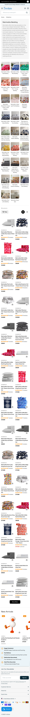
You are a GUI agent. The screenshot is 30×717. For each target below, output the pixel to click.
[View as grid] (23, 212)
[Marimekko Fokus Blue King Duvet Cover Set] (8, 529)
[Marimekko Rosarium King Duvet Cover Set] (8, 505)
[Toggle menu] (2, 8)
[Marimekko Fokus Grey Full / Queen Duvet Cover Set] (8, 376)
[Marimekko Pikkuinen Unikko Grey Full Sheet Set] (8, 428)
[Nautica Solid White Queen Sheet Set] (22, 352)
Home (2, 17)
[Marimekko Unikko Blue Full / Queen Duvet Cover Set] (22, 402)
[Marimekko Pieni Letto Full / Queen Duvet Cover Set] (8, 274)
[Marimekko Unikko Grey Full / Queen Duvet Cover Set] (8, 300)
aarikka (3, 636)
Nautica (17, 360)
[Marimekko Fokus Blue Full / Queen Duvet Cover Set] (8, 402)
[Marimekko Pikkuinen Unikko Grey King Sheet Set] (22, 300)
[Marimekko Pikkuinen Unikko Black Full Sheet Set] (8, 555)
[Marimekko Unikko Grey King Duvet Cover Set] (22, 479)
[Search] (27, 12)
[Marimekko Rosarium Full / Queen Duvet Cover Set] (22, 274)
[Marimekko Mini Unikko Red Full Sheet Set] (22, 505)
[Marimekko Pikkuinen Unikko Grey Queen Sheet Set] (8, 222)
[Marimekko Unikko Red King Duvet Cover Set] (22, 376)
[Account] (25, 8)
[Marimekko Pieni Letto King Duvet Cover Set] (8, 454)
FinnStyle (7, 714)
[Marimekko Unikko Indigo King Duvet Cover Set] (22, 454)
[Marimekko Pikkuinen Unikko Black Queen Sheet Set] (8, 326)
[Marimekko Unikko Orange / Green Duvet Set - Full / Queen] (22, 529)
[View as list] (27, 212)
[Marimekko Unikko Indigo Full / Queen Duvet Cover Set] (22, 222)
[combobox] (15, 12)
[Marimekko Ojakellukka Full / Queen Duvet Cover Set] (8, 479)
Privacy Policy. (4, 683)
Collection (8, 17)
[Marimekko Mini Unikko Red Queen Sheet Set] (22, 248)
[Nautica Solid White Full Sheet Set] (22, 555)
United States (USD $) (8, 698)
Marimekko (4, 230)
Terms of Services (20, 681)
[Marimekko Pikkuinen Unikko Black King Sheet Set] (22, 428)
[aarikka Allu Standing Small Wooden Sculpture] (11, 625)
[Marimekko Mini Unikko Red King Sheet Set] (8, 352)
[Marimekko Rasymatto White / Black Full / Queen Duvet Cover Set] (22, 326)
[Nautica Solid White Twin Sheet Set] (8, 581)
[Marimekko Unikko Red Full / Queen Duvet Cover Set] (8, 248)
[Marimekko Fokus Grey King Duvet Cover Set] (22, 581)
